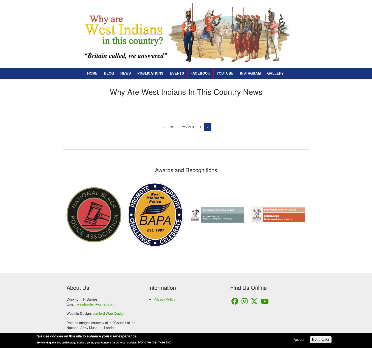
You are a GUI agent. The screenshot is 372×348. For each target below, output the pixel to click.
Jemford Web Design (109, 313)
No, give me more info (155, 342)
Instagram (250, 73)
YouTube (225, 73)
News (125, 73)
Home (92, 73)
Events (177, 73)
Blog (109, 73)
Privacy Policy (164, 299)
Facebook (200, 73)
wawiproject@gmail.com (96, 304)
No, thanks (321, 339)
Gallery (275, 73)
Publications (150, 73)
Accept (299, 339)
